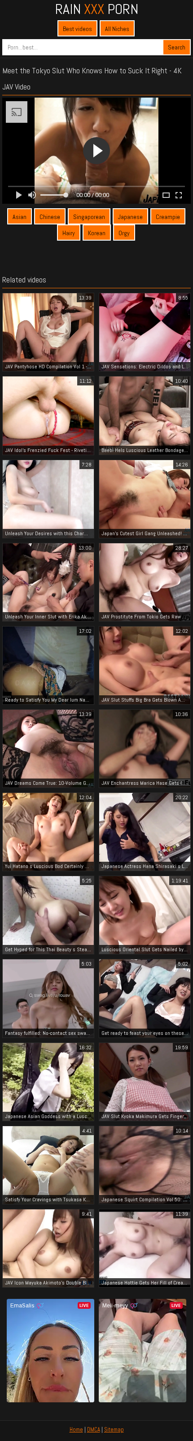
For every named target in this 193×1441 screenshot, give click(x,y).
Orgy (124, 233)
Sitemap (114, 1429)
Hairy (68, 233)
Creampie (168, 217)
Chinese (49, 217)
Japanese (130, 217)
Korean (96, 233)
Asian (19, 217)
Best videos (77, 29)
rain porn (96, 9)
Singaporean (89, 217)
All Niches (117, 29)
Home (76, 1429)
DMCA (93, 1429)
